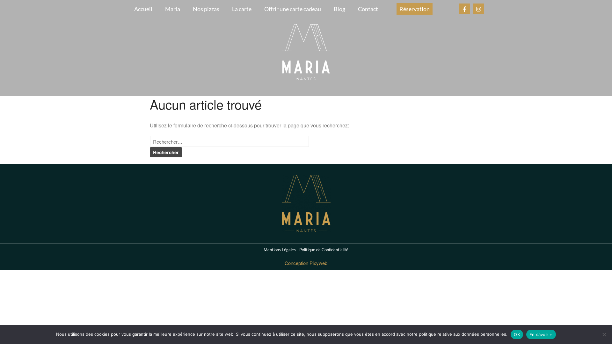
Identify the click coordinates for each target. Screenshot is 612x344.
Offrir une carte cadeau (292, 8)
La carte (241, 8)
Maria (172, 8)
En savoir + (541, 334)
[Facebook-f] (464, 9)
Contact (368, 8)
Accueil (143, 8)
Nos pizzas (206, 8)
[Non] (604, 334)
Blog (339, 8)
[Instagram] (478, 9)
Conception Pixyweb (306, 263)
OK (517, 334)
